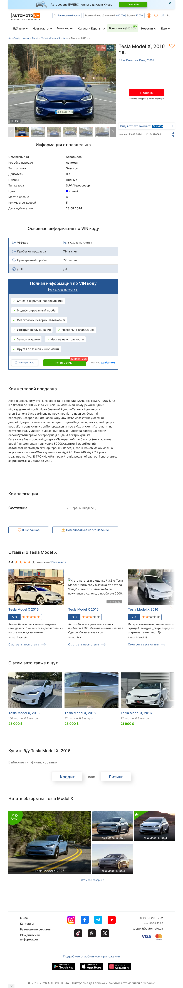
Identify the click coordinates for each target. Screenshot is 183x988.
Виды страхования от (135, 126)
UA (162, 15)
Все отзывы (122, 28)
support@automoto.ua (147, 928)
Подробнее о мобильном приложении (91, 956)
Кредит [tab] (67, 776)
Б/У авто (19, 28)
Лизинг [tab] (116, 776)
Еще (164, 28)
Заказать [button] (133, 4)
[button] (113, 84)
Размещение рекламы (35, 929)
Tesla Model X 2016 (23, 609)
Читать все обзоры (90, 879)
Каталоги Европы (89, 28)
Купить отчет (70, 361)
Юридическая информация (30, 937)
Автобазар (14, 38)
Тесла (35, 38)
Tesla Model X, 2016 (80, 713)
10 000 (139, 15)
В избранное (30, 530)
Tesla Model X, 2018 (23, 713)
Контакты (27, 923)
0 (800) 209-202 (151, 918)
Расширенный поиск (69, 15)
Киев (65, 38)
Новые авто (40, 28)
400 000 (120, 15)
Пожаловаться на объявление (87, 530)
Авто (26, 38)
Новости (147, 28)
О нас (24, 918)
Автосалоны (64, 28)
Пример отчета (26, 362)
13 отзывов (58, 562)
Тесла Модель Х (50, 38)
